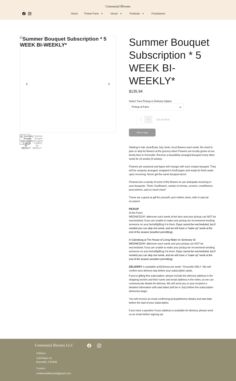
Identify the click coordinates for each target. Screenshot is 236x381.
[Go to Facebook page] (25, 13)
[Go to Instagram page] (29, 13)
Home (74, 13)
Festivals (135, 13)
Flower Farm (91, 13)
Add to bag (142, 132)
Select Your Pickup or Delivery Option (150, 101)
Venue (114, 13)
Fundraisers (158, 13)
